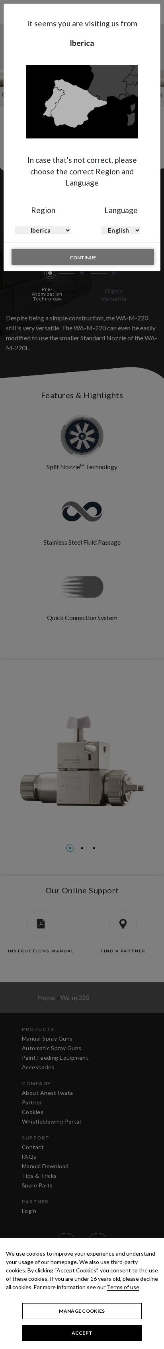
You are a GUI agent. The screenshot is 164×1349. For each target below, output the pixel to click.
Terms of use (123, 1287)
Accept (82, 1333)
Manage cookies (82, 1311)
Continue (83, 258)
